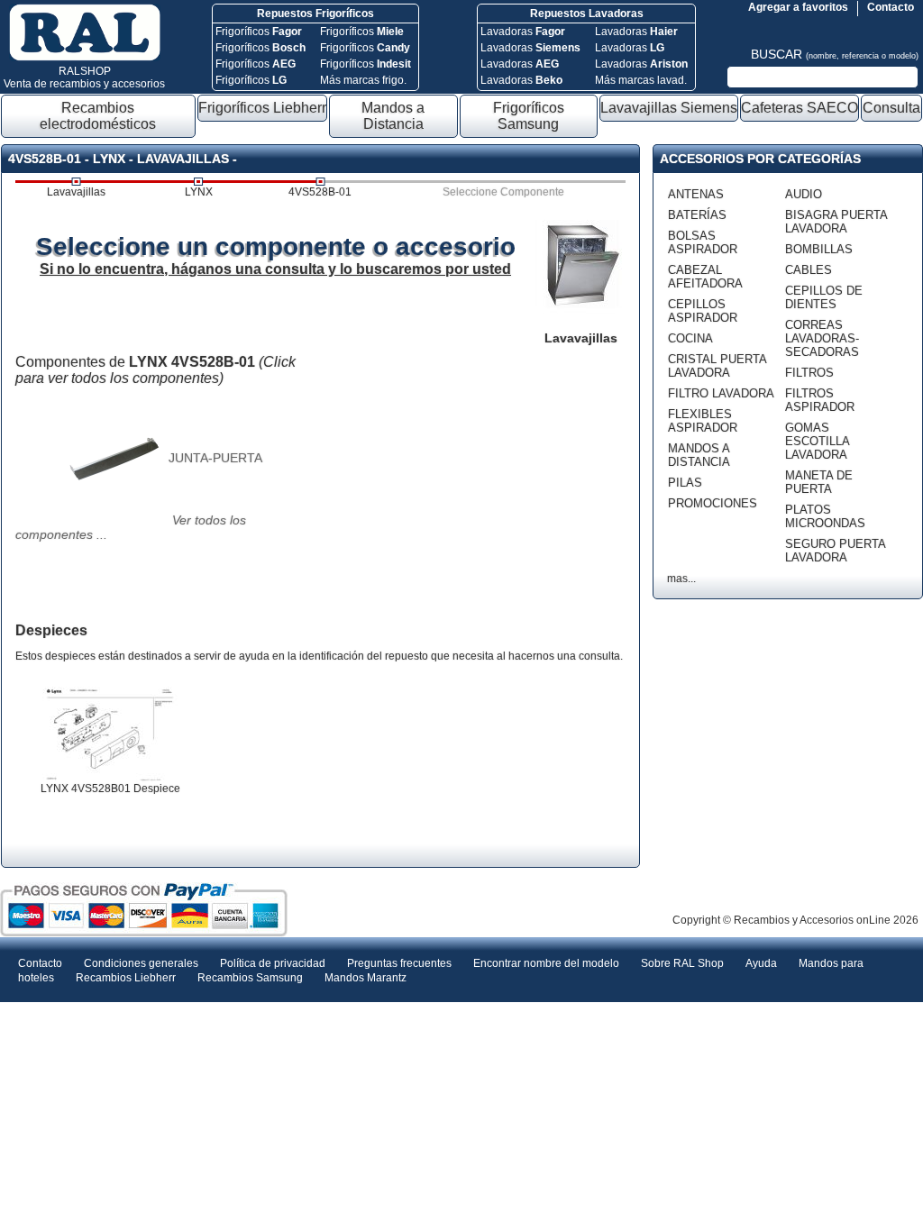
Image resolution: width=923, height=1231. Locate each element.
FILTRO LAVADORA (721, 393)
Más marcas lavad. (641, 80)
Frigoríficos (258, 31)
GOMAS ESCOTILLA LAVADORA (817, 441)
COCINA (690, 338)
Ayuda (761, 963)
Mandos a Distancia (393, 116)
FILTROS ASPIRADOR (819, 400)
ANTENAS (696, 194)
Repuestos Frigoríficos (315, 13)
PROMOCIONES (712, 503)
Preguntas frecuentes (399, 963)
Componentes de (155, 370)
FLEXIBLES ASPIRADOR (702, 420)
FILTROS (809, 372)
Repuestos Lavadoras (587, 13)
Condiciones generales (141, 963)
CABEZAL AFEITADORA (705, 276)
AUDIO (803, 194)
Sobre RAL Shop (682, 963)
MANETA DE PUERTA (819, 482)
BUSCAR (834, 54)
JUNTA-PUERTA (215, 458)
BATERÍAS (697, 215)
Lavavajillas (76, 192)
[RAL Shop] (84, 57)
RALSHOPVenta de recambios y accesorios (84, 77)
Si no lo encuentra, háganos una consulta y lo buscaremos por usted (275, 269)
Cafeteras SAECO (799, 107)
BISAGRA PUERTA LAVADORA (836, 221)
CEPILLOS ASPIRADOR (702, 310)
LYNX (199, 192)
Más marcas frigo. (363, 80)
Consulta (891, 107)
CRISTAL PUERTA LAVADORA (717, 365)
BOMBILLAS (819, 249)
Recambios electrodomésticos (98, 116)
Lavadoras (522, 31)
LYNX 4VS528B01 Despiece (110, 788)
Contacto (890, 7)
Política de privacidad (272, 963)
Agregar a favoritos (798, 7)
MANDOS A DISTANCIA (699, 455)
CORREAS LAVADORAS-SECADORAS (822, 338)
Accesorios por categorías (760, 158)
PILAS (685, 482)
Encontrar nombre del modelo (546, 963)
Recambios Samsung (250, 977)
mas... (681, 578)
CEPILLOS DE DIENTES (824, 297)
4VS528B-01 (320, 192)
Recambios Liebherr (126, 977)
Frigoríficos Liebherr (262, 107)
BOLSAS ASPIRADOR (702, 242)
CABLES (808, 270)
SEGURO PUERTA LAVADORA (835, 550)
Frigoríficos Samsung (528, 116)
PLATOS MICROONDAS (825, 516)
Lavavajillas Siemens (668, 107)
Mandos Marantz (365, 977)
